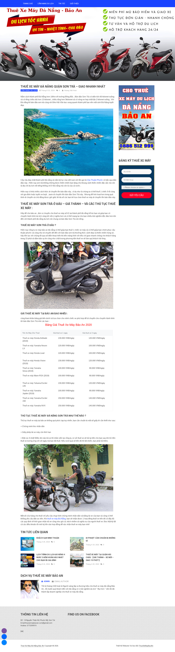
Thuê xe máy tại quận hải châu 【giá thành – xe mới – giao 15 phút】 (100, 557)
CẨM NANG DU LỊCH (46, 4)
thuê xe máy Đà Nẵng (56, 519)
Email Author (62, 581)
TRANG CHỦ (28, 4)
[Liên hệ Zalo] (4, 636)
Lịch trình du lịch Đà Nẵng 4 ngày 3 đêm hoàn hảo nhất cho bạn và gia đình (50, 557)
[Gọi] (4, 630)
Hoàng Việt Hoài (70, 90)
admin (47, 581)
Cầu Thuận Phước (95, 180)
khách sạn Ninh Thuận (47, 538)
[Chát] (4, 642)
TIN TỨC (61, 4)
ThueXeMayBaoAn (146, 646)
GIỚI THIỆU (74, 4)
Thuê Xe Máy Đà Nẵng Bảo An (32, 646)
